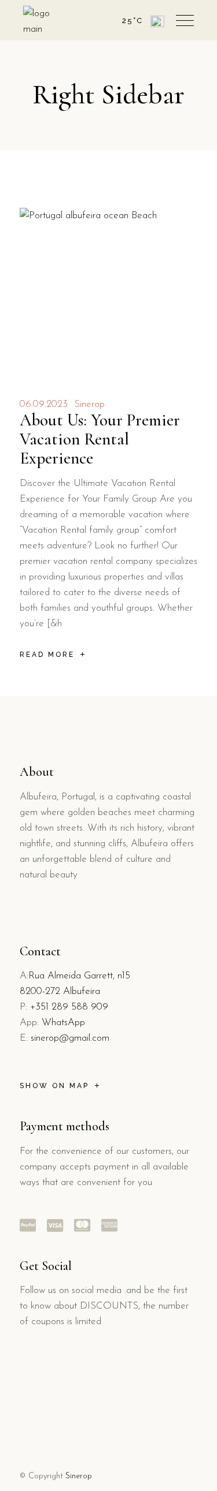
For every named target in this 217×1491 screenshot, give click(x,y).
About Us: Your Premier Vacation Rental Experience (100, 439)
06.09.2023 (44, 404)
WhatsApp (63, 1022)
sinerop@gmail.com (70, 1038)
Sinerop (89, 404)
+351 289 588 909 (69, 1007)
